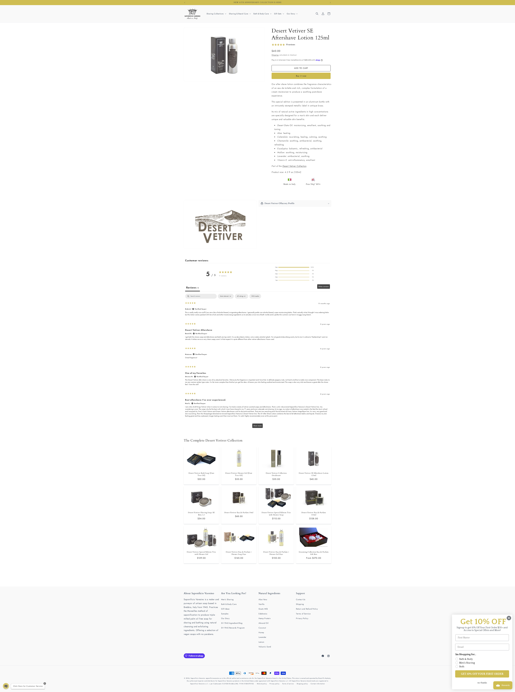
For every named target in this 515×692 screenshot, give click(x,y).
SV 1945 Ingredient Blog (231, 623)
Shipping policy (302, 684)
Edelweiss (263, 613)
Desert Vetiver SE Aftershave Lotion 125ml (313, 474)
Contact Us (300, 599)
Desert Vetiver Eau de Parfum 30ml (238, 513)
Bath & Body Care (229, 604)
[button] (216, 13)
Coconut (262, 627)
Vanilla (261, 604)
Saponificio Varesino (198, 678)
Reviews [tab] (192, 287)
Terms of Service (303, 613)
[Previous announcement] (185, 2)
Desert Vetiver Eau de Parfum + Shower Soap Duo (239, 553)
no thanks (482, 683)
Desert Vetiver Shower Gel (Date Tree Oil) (238, 474)
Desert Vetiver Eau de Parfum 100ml (313, 514)
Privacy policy (274, 684)
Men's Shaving (227, 599)
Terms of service (288, 684)
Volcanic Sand (265, 646)
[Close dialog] (509, 618)
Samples (224, 613)
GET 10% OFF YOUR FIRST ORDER (482, 673)
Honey (261, 632)
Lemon (261, 642)
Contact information (318, 684)
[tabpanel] (257, 362)
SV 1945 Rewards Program (233, 627)
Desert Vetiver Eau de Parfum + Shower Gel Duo (276, 553)
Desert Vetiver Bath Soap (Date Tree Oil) (201, 474)
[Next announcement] (330, 2)
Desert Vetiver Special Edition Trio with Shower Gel (201, 553)
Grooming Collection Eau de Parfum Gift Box (314, 553)
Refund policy (262, 684)
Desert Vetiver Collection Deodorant (276, 474)
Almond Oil (263, 623)
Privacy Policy (302, 618)
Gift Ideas (225, 609)
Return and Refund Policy (307, 609)
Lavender (262, 637)
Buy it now (301, 75)
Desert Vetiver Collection (294, 166)
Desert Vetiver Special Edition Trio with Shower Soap (276, 514)
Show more (257, 426)
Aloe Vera (263, 599)
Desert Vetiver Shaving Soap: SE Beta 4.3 (201, 514)
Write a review (323, 286)
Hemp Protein (265, 618)
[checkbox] (255, 296)
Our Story (225, 618)
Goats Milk (263, 609)
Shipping (275, 55)
